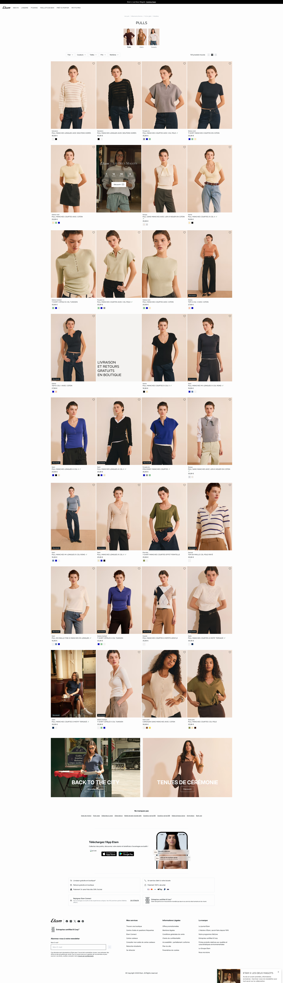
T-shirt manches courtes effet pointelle (161, 554)
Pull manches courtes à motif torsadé (206, 638)
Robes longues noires (178, 815)
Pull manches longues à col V (65, 469)
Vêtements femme (136, 16)
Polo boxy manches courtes (155, 469)
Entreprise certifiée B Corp (208, 938)
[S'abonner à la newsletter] (276, 959)
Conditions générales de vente (174, 934)
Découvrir (187, 789)
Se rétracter (130, 950)
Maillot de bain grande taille (133, 815)
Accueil (126, 16)
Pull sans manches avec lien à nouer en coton (164, 217)
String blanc (190, 815)
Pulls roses (96, 815)
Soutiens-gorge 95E (149, 815)
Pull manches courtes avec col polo (159, 133)
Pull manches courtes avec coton (67, 217)
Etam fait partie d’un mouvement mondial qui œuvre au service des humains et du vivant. (179, 901)
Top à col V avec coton (198, 302)
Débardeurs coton (107, 815)
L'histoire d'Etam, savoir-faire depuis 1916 (214, 930)
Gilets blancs (119, 815)
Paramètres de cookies (171, 950)
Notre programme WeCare (208, 934)
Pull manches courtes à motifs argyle (160, 638)
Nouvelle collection (95, 789)
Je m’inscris (134, 900)
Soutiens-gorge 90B (163, 815)
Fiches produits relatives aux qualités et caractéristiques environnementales (213, 943)
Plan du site (167, 946)
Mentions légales (169, 930)
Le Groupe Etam (204, 948)
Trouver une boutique (134, 926)
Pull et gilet (147, 16)
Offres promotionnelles (171, 926)
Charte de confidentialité (171, 938)
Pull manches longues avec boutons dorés (71, 133)
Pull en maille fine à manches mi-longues (71, 638)
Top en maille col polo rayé (200, 554)
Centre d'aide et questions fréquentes (140, 930)
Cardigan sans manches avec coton (159, 722)
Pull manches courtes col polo (202, 722)
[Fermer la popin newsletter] (278, 945)
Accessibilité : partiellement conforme (176, 942)
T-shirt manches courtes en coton (203, 133)
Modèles (156, 16)
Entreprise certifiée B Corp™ (161, 899)
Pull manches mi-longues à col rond (205, 385)
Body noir (199, 815)
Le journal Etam (204, 926)
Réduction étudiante (133, 946)
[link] (16, 8)
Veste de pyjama (86, 815)
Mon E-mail (55, 942)
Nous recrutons (204, 952)
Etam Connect (131, 934)
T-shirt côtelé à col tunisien (65, 302)
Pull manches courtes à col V (202, 217)
